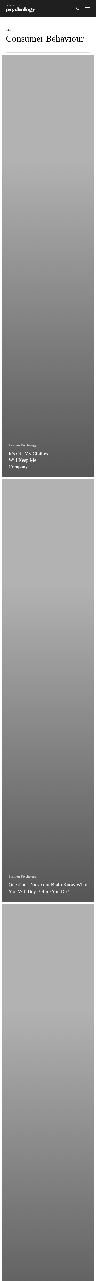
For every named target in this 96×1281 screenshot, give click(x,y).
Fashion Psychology (22, 445)
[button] (87, 8)
